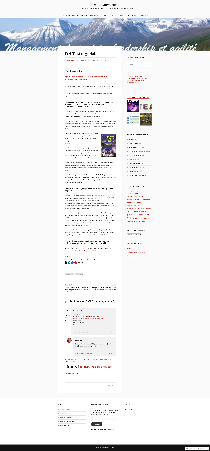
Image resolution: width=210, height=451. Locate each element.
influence (141, 199)
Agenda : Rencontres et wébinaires (73, 15)
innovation (146, 199)
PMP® (142, 211)
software (135, 218)
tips (137, 221)
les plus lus (141, 205)
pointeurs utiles (134, 171)
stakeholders (141, 218)
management (133, 208)
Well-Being (141, 221)
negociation (70, 274)
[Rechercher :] (139, 64)
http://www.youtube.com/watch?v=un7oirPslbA (88, 318)
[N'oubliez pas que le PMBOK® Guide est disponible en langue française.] (133, 106)
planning (135, 211)
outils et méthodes (135, 163)
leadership (132, 159)
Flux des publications (66, 417)
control (129, 199)
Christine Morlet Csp (81, 311)
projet (130, 214)
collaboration (132, 193)
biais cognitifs (148, 186)
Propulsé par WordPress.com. (105, 447)
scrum (141, 214)
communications (135, 196)
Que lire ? (105, 15)
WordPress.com (65, 425)
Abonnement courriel (100, 405)
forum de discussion (135, 155)
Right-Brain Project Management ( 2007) (83, 251)
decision (135, 199)
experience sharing (102, 60)
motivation (129, 211)
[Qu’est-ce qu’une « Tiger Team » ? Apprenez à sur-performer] (146, 106)
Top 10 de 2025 (144, 15)
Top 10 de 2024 (132, 15)
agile (130, 139)
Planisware (130, 256)
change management (134, 191)
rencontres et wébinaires (136, 175)
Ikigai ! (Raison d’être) (92, 15)
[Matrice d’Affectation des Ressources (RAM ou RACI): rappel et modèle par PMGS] (133, 119)
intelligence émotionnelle (133, 202)
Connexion (63, 413)
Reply (112, 332)
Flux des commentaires (67, 421)
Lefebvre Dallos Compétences (136, 252)
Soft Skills (79, 274)
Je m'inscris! (96, 424)
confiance (145, 196)
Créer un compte (65, 409)
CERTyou (130, 249)
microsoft (148, 208)
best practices (133, 143)
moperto (86, 60)
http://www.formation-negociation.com (85, 325)
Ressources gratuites (118, 15)
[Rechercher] (149, 64)
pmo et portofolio (134, 167)
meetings (143, 208)
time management (131, 221)
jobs (140, 202)
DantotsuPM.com (105, 4)
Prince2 (148, 211)
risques (136, 215)
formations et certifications (137, 151)
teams (146, 218)
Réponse (110, 385)
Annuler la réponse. (101, 366)
